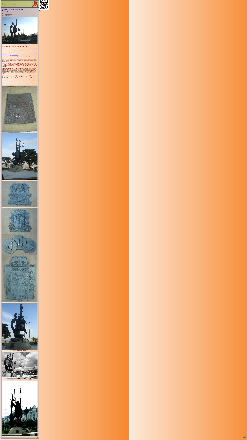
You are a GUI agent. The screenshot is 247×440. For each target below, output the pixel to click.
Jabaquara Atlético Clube (14, 55)
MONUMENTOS (19, 9)
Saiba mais (41, 11)
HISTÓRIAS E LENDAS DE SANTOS (8, 9)
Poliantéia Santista (8, 14)
